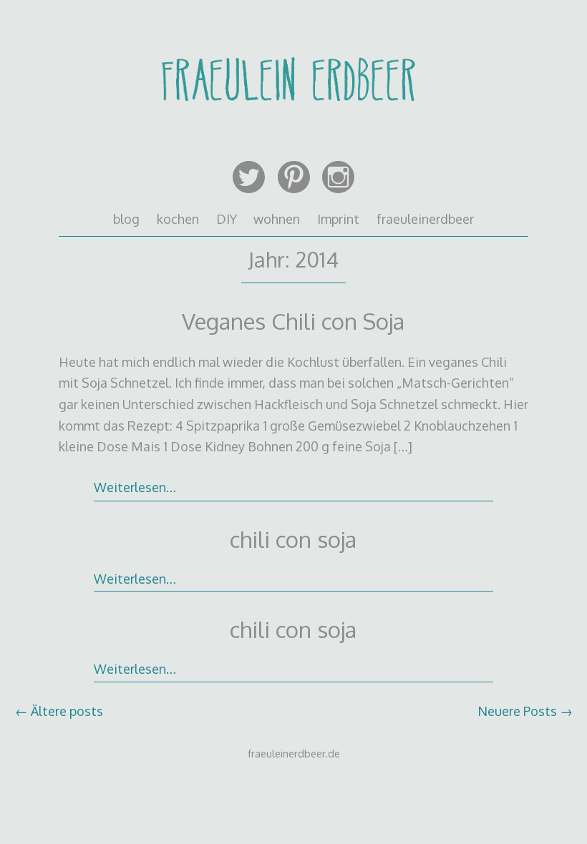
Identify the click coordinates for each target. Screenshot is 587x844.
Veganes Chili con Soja (293, 321)
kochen (178, 219)
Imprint (338, 219)
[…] (403, 446)
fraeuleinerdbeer (425, 219)
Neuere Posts (525, 711)
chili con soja (293, 539)
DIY (226, 219)
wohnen (276, 219)
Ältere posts (59, 711)
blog (126, 219)
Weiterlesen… (135, 487)
